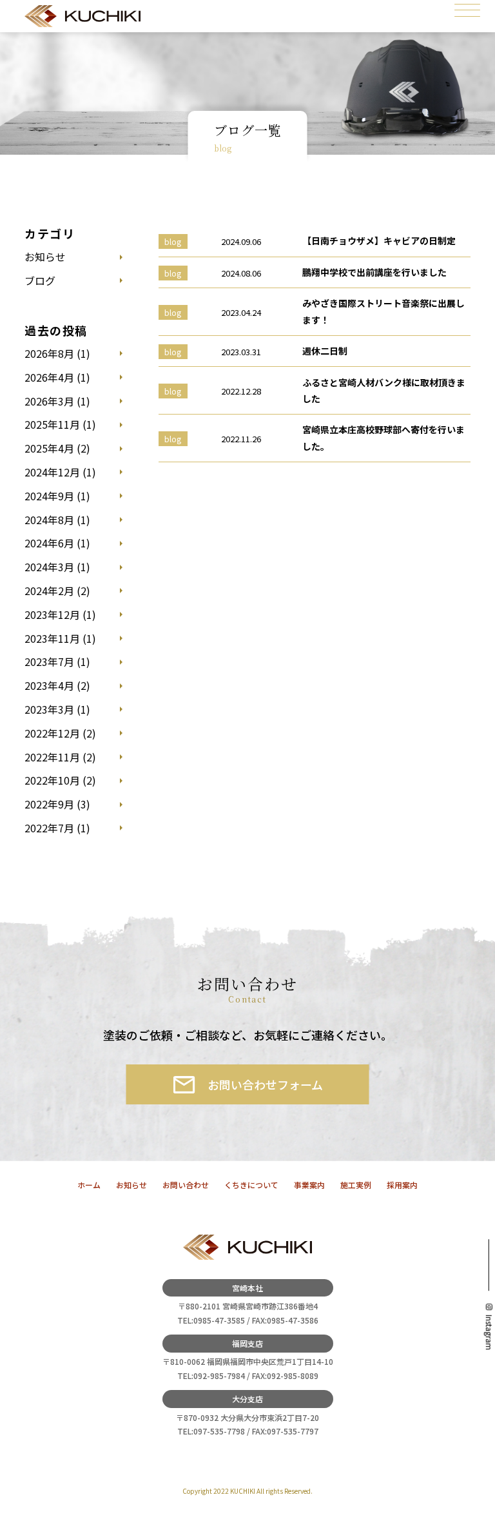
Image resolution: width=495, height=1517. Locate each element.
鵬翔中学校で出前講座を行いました (374, 272)
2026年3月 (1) (57, 401)
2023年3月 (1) (57, 709)
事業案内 (309, 1184)
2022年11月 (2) (60, 757)
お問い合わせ (185, 1184)
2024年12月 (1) (60, 472)
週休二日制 (324, 350)
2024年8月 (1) (57, 519)
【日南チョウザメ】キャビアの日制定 (379, 240)
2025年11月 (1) (60, 424)
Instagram (489, 1332)
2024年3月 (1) (57, 566)
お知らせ (45, 256)
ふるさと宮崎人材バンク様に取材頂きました (383, 390)
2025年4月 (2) (57, 448)
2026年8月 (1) (57, 353)
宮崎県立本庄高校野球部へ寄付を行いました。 (383, 437)
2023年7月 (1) (57, 661)
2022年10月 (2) (60, 780)
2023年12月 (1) (60, 614)
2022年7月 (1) (57, 828)
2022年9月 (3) (57, 804)
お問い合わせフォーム (265, 1084)
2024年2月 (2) (57, 590)
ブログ (39, 280)
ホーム (89, 1184)
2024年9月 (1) (57, 496)
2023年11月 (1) (60, 638)
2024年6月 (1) (57, 543)
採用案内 (402, 1184)
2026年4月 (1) (57, 377)
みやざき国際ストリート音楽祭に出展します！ (383, 311)
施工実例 (355, 1184)
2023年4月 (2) (57, 685)
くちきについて (251, 1184)
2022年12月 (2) (60, 733)
